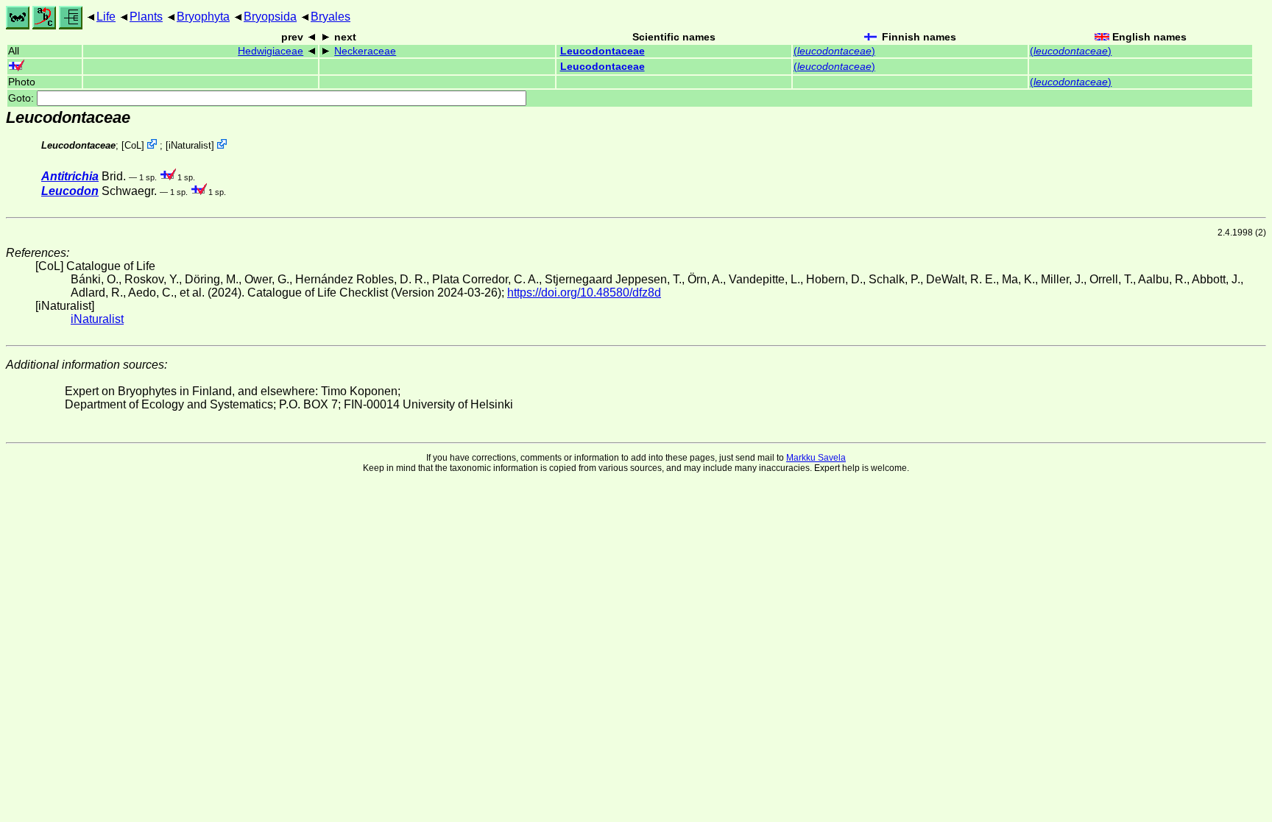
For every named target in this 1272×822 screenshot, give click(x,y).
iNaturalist (190, 145)
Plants (146, 16)
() (834, 51)
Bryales (330, 16)
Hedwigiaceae (270, 51)
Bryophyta (203, 16)
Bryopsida (270, 16)
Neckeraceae (365, 51)
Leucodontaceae (602, 51)
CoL (132, 145)
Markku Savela (816, 458)
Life (106, 16)
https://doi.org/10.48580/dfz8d (584, 292)
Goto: (22, 98)
